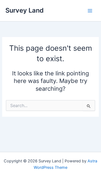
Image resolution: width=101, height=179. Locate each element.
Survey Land (24, 10)
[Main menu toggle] (90, 10)
